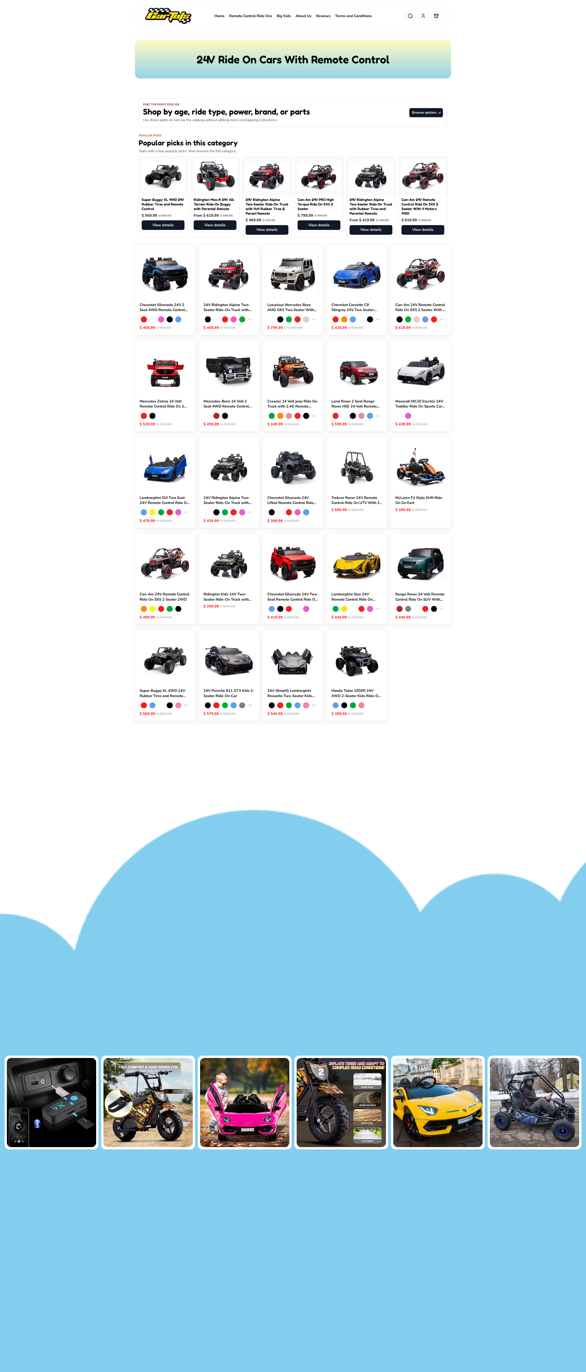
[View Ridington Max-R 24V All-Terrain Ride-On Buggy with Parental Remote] (215, 176)
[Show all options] (249, 319)
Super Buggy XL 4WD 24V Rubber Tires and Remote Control (163, 204)
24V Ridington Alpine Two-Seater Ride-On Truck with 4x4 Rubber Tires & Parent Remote (267, 206)
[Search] (410, 16)
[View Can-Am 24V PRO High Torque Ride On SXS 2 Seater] (319, 176)
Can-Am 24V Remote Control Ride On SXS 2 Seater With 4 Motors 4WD (420, 206)
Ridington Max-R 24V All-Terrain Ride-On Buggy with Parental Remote (214, 204)
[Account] (423, 16)
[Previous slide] (145, 274)
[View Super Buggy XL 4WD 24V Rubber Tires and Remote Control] (163, 176)
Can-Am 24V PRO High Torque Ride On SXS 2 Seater (316, 204)
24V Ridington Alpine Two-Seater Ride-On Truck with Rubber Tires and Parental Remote (371, 206)
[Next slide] (186, 274)
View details (163, 225)
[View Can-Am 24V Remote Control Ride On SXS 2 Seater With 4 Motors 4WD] (423, 176)
